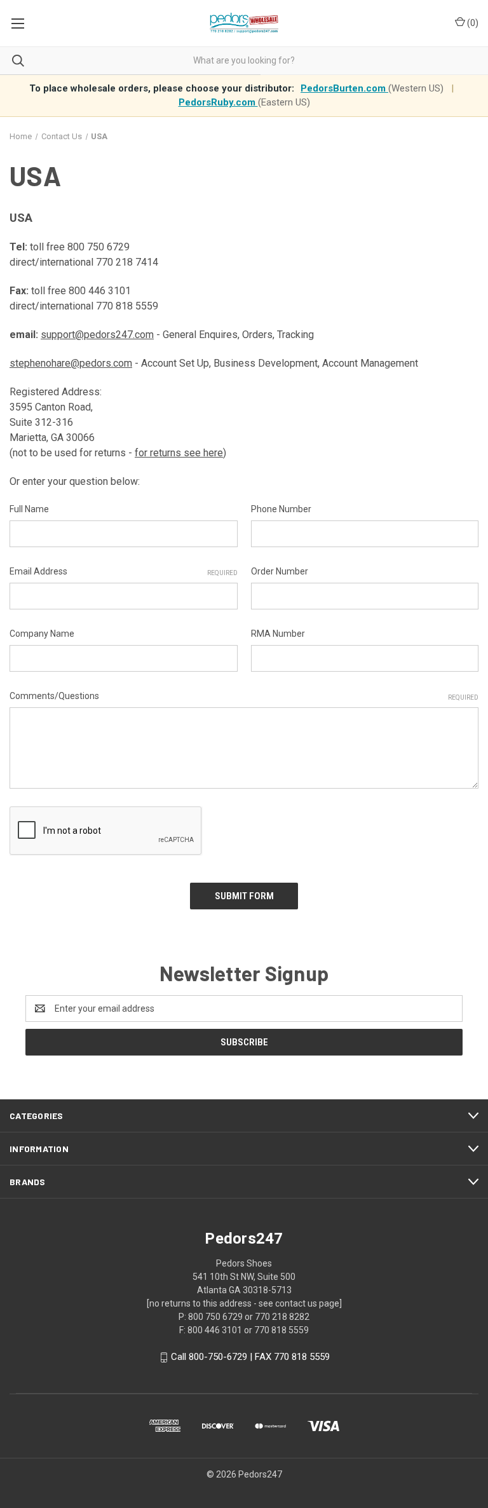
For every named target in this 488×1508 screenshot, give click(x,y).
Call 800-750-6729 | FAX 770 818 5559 (250, 1356)
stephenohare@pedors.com (71, 363)
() (471, 23)
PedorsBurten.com (344, 88)
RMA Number (278, 633)
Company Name (42, 633)
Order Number (279, 571)
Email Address (124, 571)
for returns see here (179, 453)
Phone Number (281, 509)
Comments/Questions (244, 696)
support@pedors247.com (97, 335)
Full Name (29, 509)
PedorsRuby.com (218, 102)
